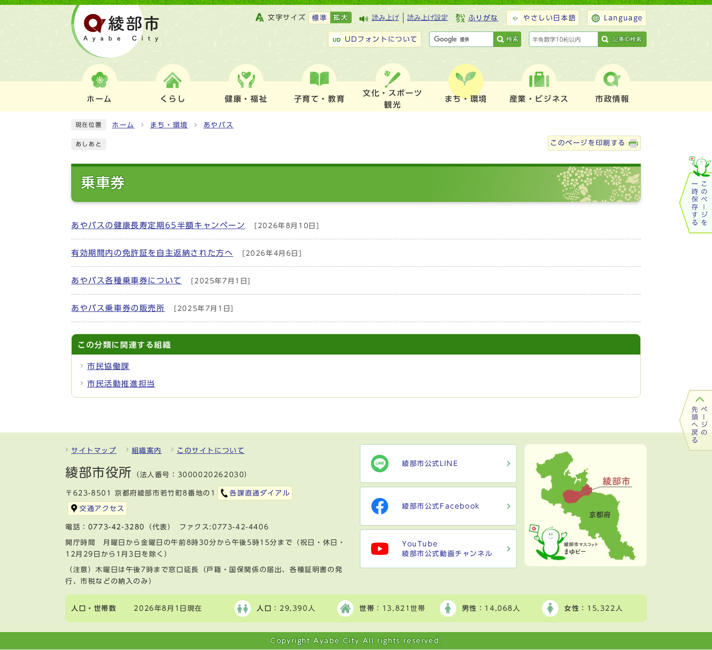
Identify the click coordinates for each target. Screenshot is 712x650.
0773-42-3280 (116, 527)
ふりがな (483, 18)
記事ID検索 (627, 39)
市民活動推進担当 (121, 383)
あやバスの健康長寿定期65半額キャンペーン (158, 225)
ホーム (123, 125)
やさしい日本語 (549, 18)
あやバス (218, 125)
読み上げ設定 (427, 17)
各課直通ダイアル (260, 493)
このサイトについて (211, 450)
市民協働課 (108, 366)
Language (623, 18)
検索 (512, 39)
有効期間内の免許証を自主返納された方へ (152, 253)
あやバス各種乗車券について (126, 280)
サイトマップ (94, 450)
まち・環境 (169, 125)
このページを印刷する (588, 142)
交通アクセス (102, 508)
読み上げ (385, 17)
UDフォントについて (381, 39)
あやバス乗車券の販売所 (118, 308)
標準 (319, 18)
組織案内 (147, 450)
